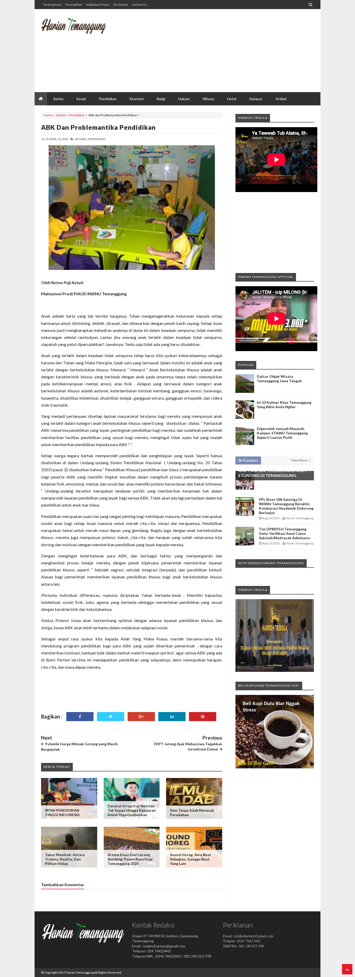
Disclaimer (120, 4)
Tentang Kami (52, 4)
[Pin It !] (202, 716)
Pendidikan (77, 115)
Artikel (60, 115)
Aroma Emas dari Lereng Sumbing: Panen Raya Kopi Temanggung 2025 (130, 859)
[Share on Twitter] (110, 716)
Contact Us (139, 4)
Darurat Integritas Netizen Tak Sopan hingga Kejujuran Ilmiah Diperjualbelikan (132, 810)
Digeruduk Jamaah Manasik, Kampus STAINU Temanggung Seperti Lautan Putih (282, 433)
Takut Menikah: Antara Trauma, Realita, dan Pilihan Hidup (65, 859)
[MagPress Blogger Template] (80, 30)
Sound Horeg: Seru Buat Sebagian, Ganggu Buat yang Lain (190, 859)
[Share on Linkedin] (172, 716)
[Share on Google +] (141, 716)
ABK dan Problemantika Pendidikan (98, 127)
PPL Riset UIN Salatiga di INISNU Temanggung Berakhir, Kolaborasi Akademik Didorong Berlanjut (286, 506)
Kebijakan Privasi (97, 4)
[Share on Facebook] (80, 716)
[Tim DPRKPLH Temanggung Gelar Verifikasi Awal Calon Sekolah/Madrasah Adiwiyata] (244, 544)
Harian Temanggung (80, 972)
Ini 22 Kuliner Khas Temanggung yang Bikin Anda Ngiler (284, 404)
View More (299, 460)
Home (48, 115)
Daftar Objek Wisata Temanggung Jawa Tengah (279, 378)
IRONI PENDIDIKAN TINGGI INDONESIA (62, 812)
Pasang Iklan (73, 4)
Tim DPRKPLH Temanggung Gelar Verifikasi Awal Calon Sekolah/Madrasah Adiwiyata (284, 533)
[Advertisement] (219, 50)
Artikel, (81, 139)
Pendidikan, (97, 139)
